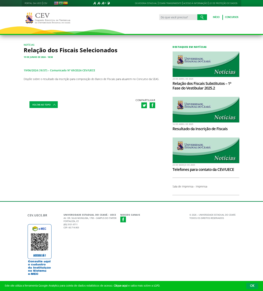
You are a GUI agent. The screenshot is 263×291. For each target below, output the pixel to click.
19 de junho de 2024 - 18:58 (38, 57)
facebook (152, 105)
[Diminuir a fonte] (99, 3)
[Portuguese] (61, 3)
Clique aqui (120, 285)
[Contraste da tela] (108, 3)
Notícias (29, 44)
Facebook (123, 219)
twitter (144, 105)
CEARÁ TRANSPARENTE (170, 3)
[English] (56, 3)
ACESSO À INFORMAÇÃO (195, 3)
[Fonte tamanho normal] (94, 3)
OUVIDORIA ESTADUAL (146, 3)
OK (252, 286)
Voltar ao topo (41, 104)
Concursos (231, 17)
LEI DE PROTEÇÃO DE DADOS (223, 3)
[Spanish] (65, 3)
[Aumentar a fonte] (103, 3)
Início (216, 17)
